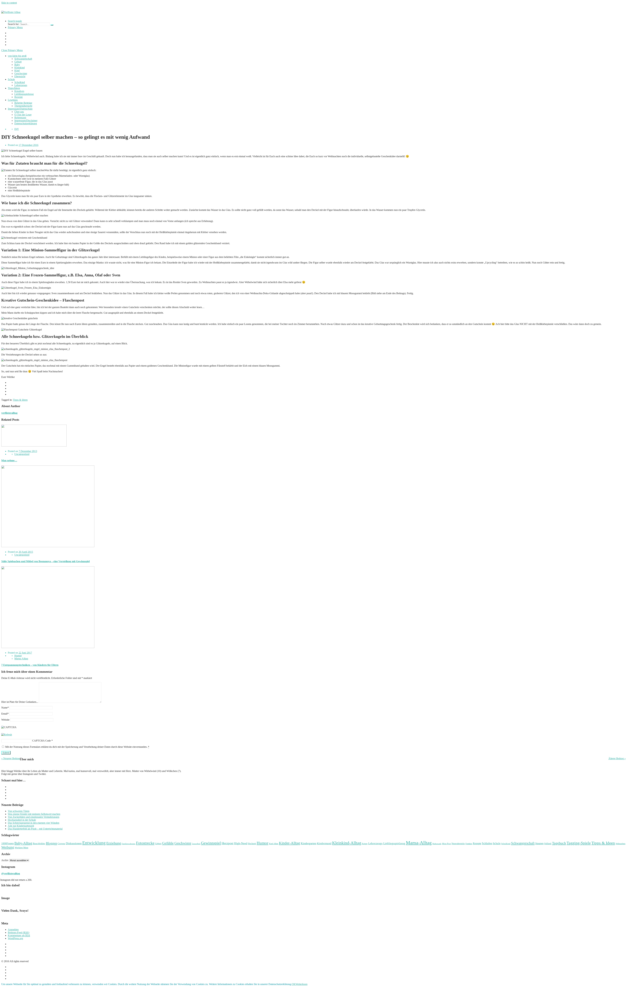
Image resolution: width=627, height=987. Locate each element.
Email (5, 713)
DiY (16, 129)
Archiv (4, 860)
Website (5, 719)
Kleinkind (19, 67)
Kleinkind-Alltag (346, 843)
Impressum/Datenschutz (20, 108)
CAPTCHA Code (41, 740)
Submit (6, 752)
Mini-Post (446, 844)
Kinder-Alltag (289, 843)
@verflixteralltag (10, 873)
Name (5, 707)
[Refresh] (6, 734)
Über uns (19, 111)
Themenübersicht (23, 105)
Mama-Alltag (21, 658)
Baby (17, 64)
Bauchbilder (39, 843)
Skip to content (9, 2)
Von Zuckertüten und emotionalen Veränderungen (33, 817)
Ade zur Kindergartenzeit (21, 825)
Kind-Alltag (273, 844)
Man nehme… (9, 460)
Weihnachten (620, 844)
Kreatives (19, 91)
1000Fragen (7, 843)
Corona (61, 843)
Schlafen (487, 843)
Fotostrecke (145, 843)
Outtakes (468, 844)
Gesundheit (196, 844)
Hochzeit (252, 843)
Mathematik (436, 844)
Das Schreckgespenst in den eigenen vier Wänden (33, 822)
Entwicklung (94, 842)
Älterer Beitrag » (617, 758)
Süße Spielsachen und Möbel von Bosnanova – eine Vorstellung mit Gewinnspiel (45, 561)
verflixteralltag (9, 413)
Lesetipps (13, 100)
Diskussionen (74, 843)
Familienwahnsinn (128, 844)
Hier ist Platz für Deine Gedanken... (19, 701)
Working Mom (21, 847)
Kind (17, 70)
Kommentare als (19, 935)
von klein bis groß (17, 55)
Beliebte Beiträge (23, 102)
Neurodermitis (458, 843)
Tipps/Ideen (14, 88)
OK (294, 984)
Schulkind (19, 82)
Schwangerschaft (23, 58)
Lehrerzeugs (20, 85)
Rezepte (18, 97)
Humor (18, 655)
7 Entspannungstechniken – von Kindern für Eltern (29, 665)
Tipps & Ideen (20, 399)
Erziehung (113, 843)
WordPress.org (15, 938)
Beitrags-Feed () (18, 932)
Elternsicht (19, 76)
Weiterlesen (301, 984)
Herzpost (227, 843)
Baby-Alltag (23, 843)
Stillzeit (547, 843)
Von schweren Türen (18, 811)
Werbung (7, 847)
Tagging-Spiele (579, 843)
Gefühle (168, 843)
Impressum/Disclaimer (25, 120)
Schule (11, 79)
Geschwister (20, 73)
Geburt (18, 61)
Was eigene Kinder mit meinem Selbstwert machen (34, 814)
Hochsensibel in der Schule (22, 819)
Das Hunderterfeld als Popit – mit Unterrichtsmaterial (35, 828)
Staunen (539, 843)
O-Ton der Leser (23, 114)
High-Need (240, 843)
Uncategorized (21, 454)
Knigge (365, 844)
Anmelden (13, 929)
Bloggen (51, 843)
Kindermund (324, 843)
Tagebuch (559, 843)
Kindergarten (308, 843)
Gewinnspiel (211, 843)
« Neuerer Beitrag (10, 758)
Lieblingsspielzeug (24, 94)
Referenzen (20, 117)
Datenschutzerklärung (25, 123)
